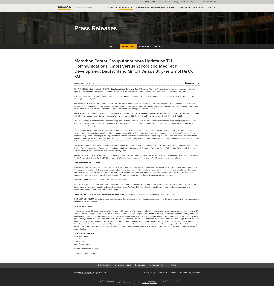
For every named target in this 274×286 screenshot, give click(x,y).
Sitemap (172, 265)
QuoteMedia (110, 281)
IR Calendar (144, 46)
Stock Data (172, 8)
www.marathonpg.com (166, 175)
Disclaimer (163, 272)
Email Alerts (159, 46)
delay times (151, 281)
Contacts (140, 265)
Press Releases (128, 46)
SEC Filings (185, 8)
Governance (199, 8)
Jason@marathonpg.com (83, 244)
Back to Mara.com (209, 1)
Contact (212, 8)
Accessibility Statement (190, 272)
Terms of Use (153, 283)
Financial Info (158, 8)
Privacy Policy (149, 272)
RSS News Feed (156, 265)
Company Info (142, 8)
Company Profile (123, 265)
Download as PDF (193, 83)
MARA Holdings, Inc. (86, 273)
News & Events (126, 8)
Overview (112, 8)
